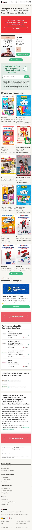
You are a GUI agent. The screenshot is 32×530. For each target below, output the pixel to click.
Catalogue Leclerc (5, 479)
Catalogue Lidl (4, 477)
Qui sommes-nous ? (6, 466)
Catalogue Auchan (5, 488)
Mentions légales (5, 521)
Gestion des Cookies (21, 523)
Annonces (27, 5)
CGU (2, 523)
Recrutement (4, 504)
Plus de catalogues (16, 60)
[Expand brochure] (8, 46)
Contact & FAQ (4, 499)
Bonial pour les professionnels (8, 502)
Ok (26, 76)
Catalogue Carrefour (6, 481)
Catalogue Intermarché (7, 490)
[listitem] (8, 109)
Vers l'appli (16, 28)
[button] (16, 46)
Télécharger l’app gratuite (7, 470)
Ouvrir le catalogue (23, 54)
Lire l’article (16, 306)
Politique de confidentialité (23, 521)
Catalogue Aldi (4, 493)
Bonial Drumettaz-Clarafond (9, 454)
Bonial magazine (5, 468)
